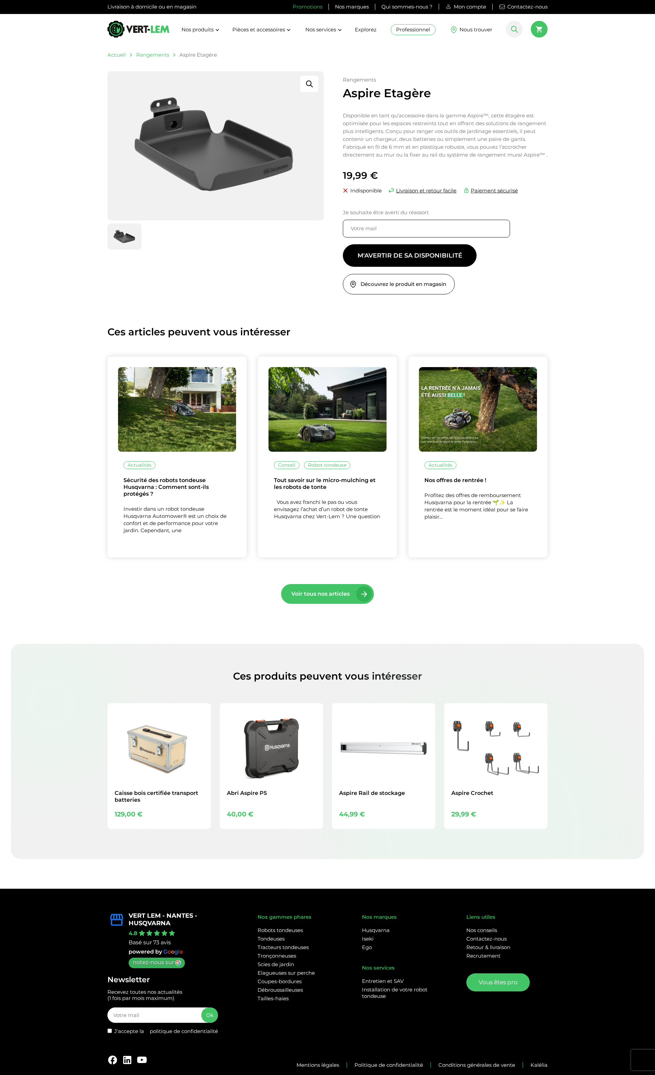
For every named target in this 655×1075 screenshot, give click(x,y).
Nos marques (352, 6)
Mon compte (470, 6)
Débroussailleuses (280, 990)
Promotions (307, 6)
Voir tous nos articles (320, 594)
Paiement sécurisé (494, 190)
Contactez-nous (527, 6)
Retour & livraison (488, 947)
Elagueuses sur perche (286, 973)
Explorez (366, 29)
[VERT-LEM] (138, 32)
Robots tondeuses (280, 930)
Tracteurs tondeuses (283, 947)
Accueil (116, 55)
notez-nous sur (153, 962)
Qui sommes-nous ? (407, 6)
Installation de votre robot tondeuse (394, 992)
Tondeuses (271, 938)
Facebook (112, 1060)
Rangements (152, 55)
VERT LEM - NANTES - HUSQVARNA (163, 919)
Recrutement (483, 956)
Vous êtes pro (498, 982)
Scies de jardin (276, 964)
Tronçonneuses (277, 956)
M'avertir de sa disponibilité (410, 255)
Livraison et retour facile (426, 190)
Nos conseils (481, 930)
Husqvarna (376, 930)
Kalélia (539, 1065)
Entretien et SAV (383, 981)
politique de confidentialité (184, 1031)
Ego (367, 947)
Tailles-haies (273, 998)
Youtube (142, 1060)
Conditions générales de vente (476, 1065)
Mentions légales (317, 1065)
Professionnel (413, 29)
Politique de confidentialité (388, 1065)
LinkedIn (127, 1060)
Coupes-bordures (280, 981)
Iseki (368, 938)
